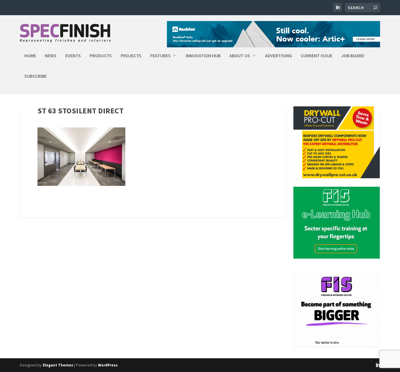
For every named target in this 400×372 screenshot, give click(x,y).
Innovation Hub (203, 55)
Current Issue (316, 55)
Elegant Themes (58, 365)
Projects (131, 55)
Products (101, 55)
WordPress (108, 365)
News (51, 55)
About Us (239, 55)
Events (73, 55)
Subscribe (35, 76)
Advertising (278, 55)
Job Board (352, 55)
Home (30, 55)
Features (160, 55)
